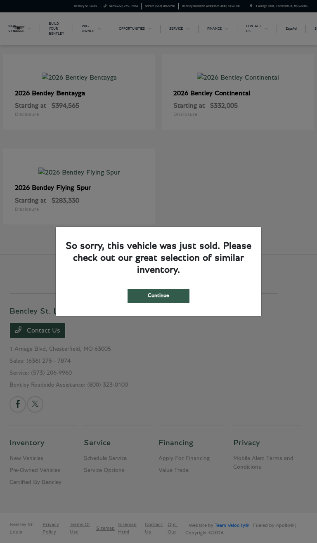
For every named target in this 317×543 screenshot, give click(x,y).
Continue (158, 295)
